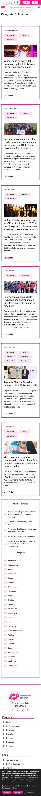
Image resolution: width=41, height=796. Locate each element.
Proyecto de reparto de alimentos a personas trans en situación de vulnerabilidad (21, 544)
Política (11, 635)
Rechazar (17, 792)
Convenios (12, 574)
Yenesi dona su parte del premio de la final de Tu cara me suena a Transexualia (19, 64)
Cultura (24, 35)
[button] (39, 7)
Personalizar (30, 792)
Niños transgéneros (15, 631)
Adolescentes (13, 565)
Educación (25, 113)
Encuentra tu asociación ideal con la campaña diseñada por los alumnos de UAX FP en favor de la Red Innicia (20, 144)
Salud (10, 648)
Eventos (11, 600)
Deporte (11, 583)
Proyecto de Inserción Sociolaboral (21, 536)
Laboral (10, 618)
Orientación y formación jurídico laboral (20, 523)
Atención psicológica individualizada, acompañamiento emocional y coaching (22, 514)
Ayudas (10, 569)
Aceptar (6, 792)
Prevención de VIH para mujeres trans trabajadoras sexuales (22, 530)
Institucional (24, 356)
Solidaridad (10, 39)
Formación (12, 604)
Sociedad (10, 361)
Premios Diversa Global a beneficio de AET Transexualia (20, 384)
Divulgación (12, 587)
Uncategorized (13, 666)
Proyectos (12, 644)
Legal (10, 622)
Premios (24, 194)
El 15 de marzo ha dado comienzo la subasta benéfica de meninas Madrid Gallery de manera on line (20, 462)
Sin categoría (13, 652)
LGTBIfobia (12, 626)
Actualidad (10, 35)
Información (12, 609)
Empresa (9, 356)
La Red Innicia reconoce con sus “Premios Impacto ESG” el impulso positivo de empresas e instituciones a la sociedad (20, 225)
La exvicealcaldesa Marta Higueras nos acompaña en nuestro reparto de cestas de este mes (19, 301)
